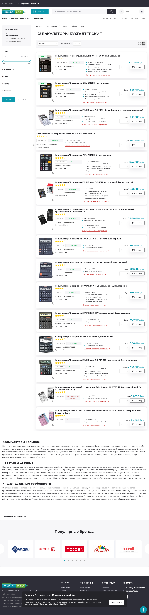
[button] (64, 561)
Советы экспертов (109, 590)
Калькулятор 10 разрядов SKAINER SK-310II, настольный (84, 336)
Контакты (123, 18)
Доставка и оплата (109, 18)
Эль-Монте (9, 4)
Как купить (84, 590)
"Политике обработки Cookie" (53, 604)
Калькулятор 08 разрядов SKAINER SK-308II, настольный (65, 134)
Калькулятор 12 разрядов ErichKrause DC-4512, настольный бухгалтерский (94, 182)
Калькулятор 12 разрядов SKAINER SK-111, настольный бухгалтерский (91, 286)
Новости (105, 588)
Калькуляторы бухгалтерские (12, 34)
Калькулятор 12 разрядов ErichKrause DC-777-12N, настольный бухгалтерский (96, 360)
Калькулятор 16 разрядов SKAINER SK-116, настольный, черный (88, 239)
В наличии (76, 63)
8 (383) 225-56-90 (30, 3)
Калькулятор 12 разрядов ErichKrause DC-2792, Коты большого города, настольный (99, 110)
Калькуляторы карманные (15, 38)
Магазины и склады (138, 18)
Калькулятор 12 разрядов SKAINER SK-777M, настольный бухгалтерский (92, 313)
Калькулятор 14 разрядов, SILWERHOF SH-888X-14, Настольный (88, 56)
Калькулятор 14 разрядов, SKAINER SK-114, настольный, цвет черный (91, 262)
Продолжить (116, 602)
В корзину (138, 67)
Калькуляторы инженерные (16, 41)
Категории (65, 587)
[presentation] (2, 549)
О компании (85, 588)
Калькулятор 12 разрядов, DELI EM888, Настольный (82, 83)
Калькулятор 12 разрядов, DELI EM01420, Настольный (83, 155)
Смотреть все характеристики (98, 75)
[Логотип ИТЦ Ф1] (14, 12)
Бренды (64, 590)
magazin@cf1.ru (132, 591)
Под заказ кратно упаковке (72, 397)
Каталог (41, 11)
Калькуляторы (11, 30)
